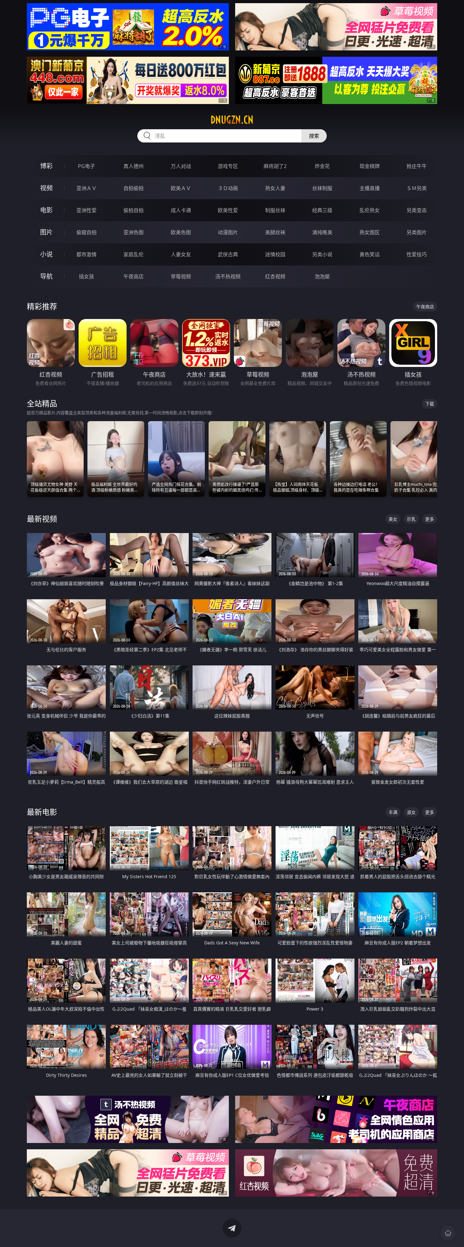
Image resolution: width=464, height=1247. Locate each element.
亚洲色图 (133, 232)
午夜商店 (133, 276)
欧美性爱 (228, 210)
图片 (46, 232)
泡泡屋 (322, 276)
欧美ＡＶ (181, 188)
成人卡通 (181, 210)
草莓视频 (181, 276)
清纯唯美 (322, 232)
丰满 (393, 812)
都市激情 (86, 254)
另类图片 (417, 232)
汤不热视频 (228, 276)
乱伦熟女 (370, 210)
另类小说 (322, 254)
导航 (46, 276)
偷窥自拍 (86, 232)
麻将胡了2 (275, 166)
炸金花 (322, 166)
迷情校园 (275, 254)
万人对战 (181, 166)
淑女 (411, 812)
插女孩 (86, 276)
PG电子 (86, 166)
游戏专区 (228, 166)
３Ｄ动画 (228, 188)
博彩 (46, 166)
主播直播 (370, 188)
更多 (429, 519)
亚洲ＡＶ (86, 188)
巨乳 (411, 519)
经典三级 (322, 210)
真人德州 (133, 166)
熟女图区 (370, 232)
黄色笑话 (370, 254)
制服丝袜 (275, 210)
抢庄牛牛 (417, 166)
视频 (46, 188)
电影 (46, 210)
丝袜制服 (322, 188)
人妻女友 (181, 254)
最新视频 (42, 518)
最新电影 (42, 812)
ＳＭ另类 (417, 188)
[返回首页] (447, 1233)
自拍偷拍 (133, 188)
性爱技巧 (417, 254)
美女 (393, 519)
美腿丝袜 (275, 232)
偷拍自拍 (133, 210)
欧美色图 (181, 232)
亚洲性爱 (86, 210)
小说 (46, 254)
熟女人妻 (275, 188)
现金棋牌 (370, 166)
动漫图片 (228, 232)
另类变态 (417, 210)
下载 (429, 404)
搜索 (314, 135)
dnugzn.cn (232, 119)
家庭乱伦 (133, 254)
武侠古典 (228, 254)
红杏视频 (275, 276)
